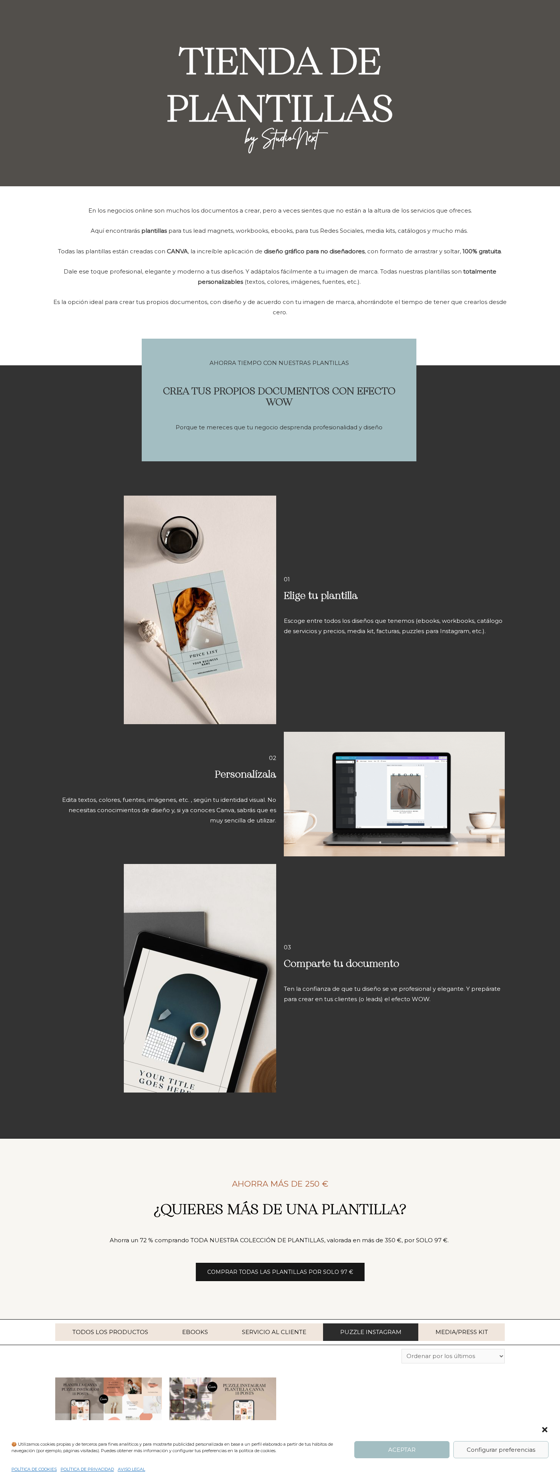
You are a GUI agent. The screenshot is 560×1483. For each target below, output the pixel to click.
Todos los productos (110, 1332)
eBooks (195, 1332)
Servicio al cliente (274, 1332)
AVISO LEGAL (131, 1469)
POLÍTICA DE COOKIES (34, 1469)
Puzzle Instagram (371, 1332)
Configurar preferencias (501, 1449)
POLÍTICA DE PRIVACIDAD (87, 1469)
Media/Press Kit (461, 1332)
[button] (545, 1429)
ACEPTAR (402, 1449)
